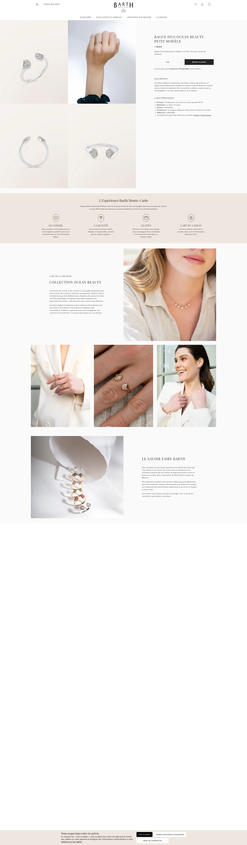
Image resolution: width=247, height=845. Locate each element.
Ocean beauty (206, 115)
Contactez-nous (51, 4)
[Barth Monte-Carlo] (123, 12)
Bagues (197, 115)
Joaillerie (85, 17)
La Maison (161, 17)
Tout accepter (144, 834)
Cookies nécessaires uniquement (170, 834)
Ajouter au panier (199, 62)
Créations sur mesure (139, 17)
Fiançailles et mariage (109, 17)
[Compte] (202, 4)
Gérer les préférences (152, 840)
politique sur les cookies (71, 842)
